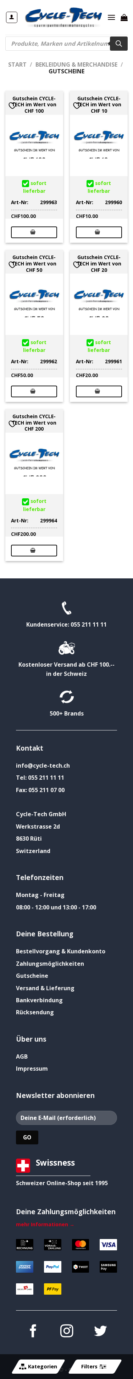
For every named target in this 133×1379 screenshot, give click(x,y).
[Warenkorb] (124, 17)
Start (17, 64)
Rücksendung (35, 1012)
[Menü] (111, 17)
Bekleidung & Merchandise (76, 64)
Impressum (32, 1068)
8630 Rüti (29, 838)
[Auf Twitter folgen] (100, 1332)
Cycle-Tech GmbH (41, 814)
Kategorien (42, 1366)
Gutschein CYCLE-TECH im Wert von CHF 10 (99, 104)
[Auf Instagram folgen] (66, 1332)
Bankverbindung (39, 1000)
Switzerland (33, 851)
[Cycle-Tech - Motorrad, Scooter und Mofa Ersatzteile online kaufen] (63, 17)
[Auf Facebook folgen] (32, 1332)
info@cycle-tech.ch (43, 765)
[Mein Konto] (12, 17)
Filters (89, 1366)
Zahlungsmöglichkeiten (50, 964)
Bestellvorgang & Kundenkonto (60, 951)
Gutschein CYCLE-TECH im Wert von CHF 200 (34, 422)
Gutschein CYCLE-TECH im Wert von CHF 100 (34, 104)
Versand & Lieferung (45, 988)
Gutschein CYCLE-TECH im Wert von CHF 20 (99, 263)
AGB (22, 1056)
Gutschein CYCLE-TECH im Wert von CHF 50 (34, 263)
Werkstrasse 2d (38, 826)
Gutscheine (32, 976)
